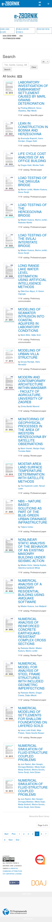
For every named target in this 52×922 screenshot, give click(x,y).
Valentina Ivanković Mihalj (29, 567)
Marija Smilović (24, 769)
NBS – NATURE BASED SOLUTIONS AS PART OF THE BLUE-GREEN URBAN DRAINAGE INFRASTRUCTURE (32, 512)
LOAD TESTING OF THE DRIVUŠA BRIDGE (32, 181)
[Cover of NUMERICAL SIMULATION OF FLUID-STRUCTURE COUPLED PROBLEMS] (9, 751)
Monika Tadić (38, 165)
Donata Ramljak (27, 361)
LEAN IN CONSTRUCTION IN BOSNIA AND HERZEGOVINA (33, 128)
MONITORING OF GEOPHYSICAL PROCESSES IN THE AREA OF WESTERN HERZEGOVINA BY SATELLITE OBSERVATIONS (32, 431)
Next (11, 839)
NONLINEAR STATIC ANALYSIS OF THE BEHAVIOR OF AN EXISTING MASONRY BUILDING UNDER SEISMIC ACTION (32, 550)
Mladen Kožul (26, 565)
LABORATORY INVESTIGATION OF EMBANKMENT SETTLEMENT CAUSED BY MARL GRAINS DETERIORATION (33, 93)
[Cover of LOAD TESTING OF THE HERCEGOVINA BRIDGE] (9, 210)
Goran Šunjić (23, 192)
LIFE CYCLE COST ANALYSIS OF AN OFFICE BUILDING (32, 157)
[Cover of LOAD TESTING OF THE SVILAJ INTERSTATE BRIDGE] (9, 240)
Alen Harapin (37, 764)
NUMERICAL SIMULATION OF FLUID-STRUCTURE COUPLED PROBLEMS (33, 752)
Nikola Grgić (40, 766)
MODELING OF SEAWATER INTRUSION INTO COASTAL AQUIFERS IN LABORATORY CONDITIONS (31, 320)
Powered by (15, 912)
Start (6, 833)
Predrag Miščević (28, 108)
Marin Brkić (25, 335)
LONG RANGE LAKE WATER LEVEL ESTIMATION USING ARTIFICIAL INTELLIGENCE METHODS (32, 276)
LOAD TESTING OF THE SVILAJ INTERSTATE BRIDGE (32, 240)
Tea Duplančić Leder (29, 485)
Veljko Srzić (36, 335)
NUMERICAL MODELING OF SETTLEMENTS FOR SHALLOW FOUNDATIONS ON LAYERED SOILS (32, 716)
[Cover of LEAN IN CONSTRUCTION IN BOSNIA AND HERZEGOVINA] (9, 129)
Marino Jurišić (26, 189)
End (17, 839)
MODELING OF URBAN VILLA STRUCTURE (29, 354)
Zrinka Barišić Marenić (30, 406)
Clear (34, 67)
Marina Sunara (38, 769)
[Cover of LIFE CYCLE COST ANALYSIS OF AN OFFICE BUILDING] (9, 159)
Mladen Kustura (40, 189)
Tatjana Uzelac (27, 526)
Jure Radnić (26, 764)
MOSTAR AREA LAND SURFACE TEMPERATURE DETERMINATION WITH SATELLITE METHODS (31, 472)
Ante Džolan (35, 772)
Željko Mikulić (31, 695)
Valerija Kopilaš (39, 565)
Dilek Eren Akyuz (28, 291)
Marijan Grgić (39, 448)
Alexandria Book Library (39, 816)
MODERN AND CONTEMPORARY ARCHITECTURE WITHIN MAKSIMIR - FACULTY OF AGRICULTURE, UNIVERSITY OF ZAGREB (32, 389)
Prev (14, 833)
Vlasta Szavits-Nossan (34, 733)
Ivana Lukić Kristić (28, 730)
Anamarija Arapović (29, 138)
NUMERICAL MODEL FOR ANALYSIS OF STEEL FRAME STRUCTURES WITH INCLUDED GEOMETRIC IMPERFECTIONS (31, 675)
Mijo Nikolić (32, 110)
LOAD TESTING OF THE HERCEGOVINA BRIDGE (32, 210)
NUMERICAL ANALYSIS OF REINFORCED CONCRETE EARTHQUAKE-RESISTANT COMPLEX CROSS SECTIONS (32, 631)
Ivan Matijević (41, 606)
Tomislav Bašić (24, 451)
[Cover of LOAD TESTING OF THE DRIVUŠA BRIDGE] (9, 183)
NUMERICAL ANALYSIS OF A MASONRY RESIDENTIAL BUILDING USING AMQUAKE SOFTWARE (31, 591)
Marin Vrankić (26, 448)
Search (7, 69)
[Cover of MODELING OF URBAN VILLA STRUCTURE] (9, 356)
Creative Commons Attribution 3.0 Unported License (12, 871)
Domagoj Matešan (26, 766)
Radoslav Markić (25, 222)
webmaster (26, 893)
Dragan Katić (31, 141)
